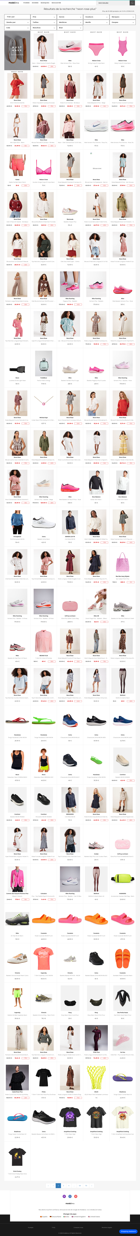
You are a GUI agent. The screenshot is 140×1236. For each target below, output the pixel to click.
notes (98, 1210)
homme (35, 3)
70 (86, 1186)
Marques (45, 3)
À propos (30, 1227)
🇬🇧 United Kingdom (79, 1217)
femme (26, 3)
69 (80, 1186)
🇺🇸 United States (94, 1217)
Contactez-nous (78, 1227)
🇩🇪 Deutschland (55, 1217)
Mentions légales (107, 1227)
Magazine (56, 3)
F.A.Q (53, 1227)
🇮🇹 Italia (66, 1217)
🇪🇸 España (43, 1217)
